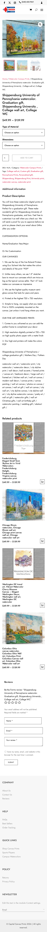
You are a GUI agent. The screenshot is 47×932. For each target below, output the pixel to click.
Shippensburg (8, 178)
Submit (11, 762)
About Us (6, 790)
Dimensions (7, 139)
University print (37, 178)
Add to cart (26, 157)
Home (4, 79)
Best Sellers (7, 823)
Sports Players (8, 852)
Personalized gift (26, 175)
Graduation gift (37, 171)
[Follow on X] (10, 3)
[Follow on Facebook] (4, 3)
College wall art (13, 171)
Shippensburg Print (22, 178)
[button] (40, 24)
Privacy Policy (8, 881)
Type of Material (10, 126)
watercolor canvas (9, 182)
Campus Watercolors (11, 856)
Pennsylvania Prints (10, 175)
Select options (42, 481)
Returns (5, 877)
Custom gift (25, 171)
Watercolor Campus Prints (19, 79)
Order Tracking (8, 827)
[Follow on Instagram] (15, 3)
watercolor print (24, 182)
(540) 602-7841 (28, 2)
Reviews (5, 798)
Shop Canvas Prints (10, 848)
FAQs (4, 819)
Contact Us (7, 794)
